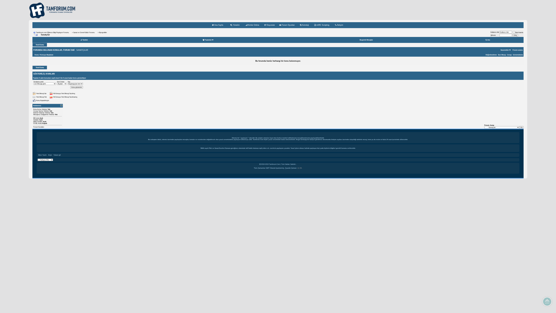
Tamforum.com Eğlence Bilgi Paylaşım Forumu (52, 32)
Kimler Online (253, 25)
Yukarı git (57, 155)
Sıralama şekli (38, 82)
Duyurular (270, 25)
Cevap (509, 55)
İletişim (339, 25)
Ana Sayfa (218, 25)
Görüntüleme (518, 55)
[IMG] (35, 121)
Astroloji (305, 25)
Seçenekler (505, 50)
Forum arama (518, 50)
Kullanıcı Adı (495, 32)
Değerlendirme (491, 55)
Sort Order (60, 82)
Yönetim (236, 25)
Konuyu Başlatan (46, 55)
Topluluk (208, 40)
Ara (488, 40)
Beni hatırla (519, 32)
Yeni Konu (40, 45)
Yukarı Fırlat (547, 301)
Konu (37, 55)
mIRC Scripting (322, 25)
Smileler (36, 120)
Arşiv (50, 155)
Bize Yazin (42, 155)
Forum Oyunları (288, 25)
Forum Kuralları (38, 127)
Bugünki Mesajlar (366, 40)
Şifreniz (493, 35)
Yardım (85, 40)
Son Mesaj (502, 55)
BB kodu (36, 118)
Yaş (69, 82)
